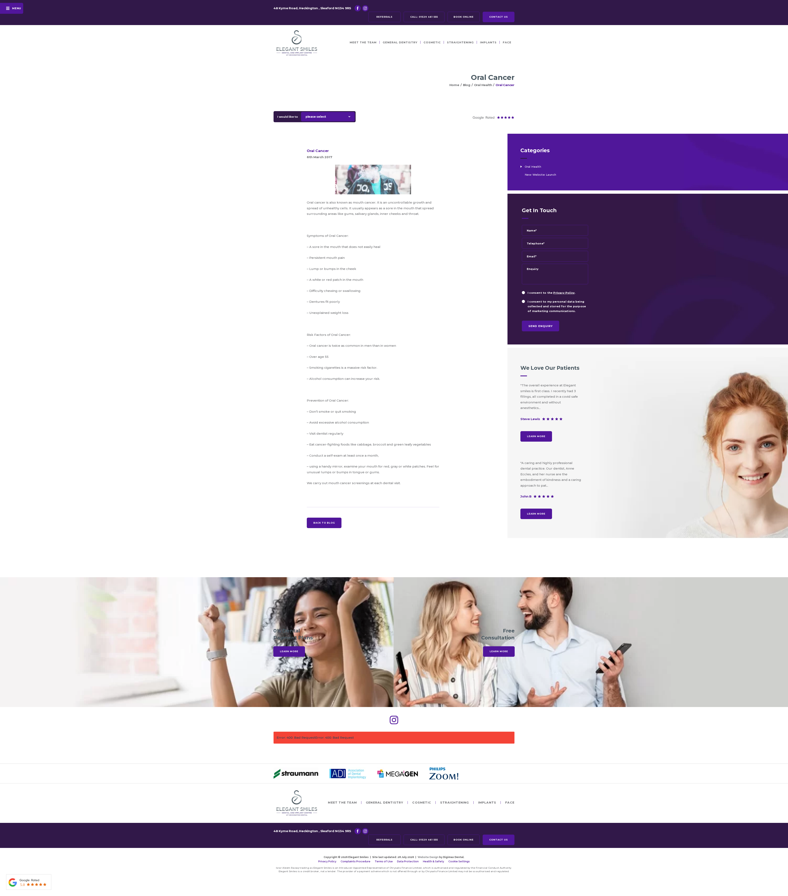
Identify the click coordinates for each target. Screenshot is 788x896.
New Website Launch (540, 174)
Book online (464, 16)
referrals (384, 16)
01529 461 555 (424, 16)
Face (507, 42)
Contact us (498, 16)
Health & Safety (433, 861)
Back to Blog (324, 522)
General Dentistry (400, 42)
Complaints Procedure (355, 861)
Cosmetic (432, 42)
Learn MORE (536, 436)
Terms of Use (384, 861)
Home (454, 85)
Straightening (460, 42)
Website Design (428, 857)
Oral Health (483, 85)
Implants (488, 42)
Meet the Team (363, 42)
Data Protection (408, 861)
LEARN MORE (289, 651)
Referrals (384, 839)
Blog (466, 85)
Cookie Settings (459, 861)
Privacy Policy (564, 292)
